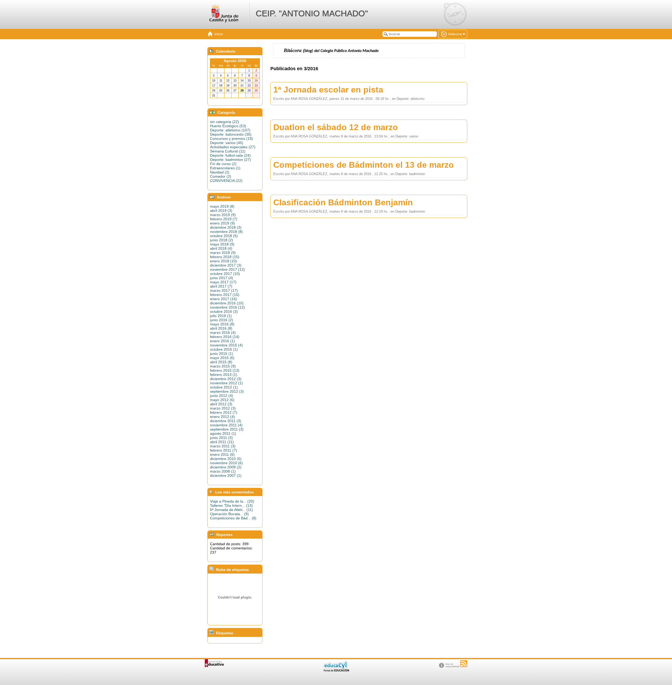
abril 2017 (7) (221, 286)
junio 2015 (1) (221, 353)
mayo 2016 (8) (222, 324)
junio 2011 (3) (221, 438)
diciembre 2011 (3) (225, 421)
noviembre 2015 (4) (226, 345)
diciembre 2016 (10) (227, 303)
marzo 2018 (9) (223, 253)
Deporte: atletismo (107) (230, 130)
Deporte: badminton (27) (230, 159)
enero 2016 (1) (222, 341)
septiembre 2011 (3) (227, 429)
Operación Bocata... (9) (229, 514)
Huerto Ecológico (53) (228, 126)
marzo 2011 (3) (222, 446)
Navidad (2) (219, 172)
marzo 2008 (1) (223, 471)
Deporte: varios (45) (226, 143)
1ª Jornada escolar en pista (328, 89)
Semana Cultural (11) (227, 151)
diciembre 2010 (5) (226, 459)
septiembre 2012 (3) (227, 391)
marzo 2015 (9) (223, 366)
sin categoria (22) (224, 122)
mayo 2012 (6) (222, 400)
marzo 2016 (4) (223, 332)
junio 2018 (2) (221, 240)
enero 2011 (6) (222, 454)
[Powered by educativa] (214, 663)
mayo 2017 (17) (223, 282)
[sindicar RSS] (463, 663)
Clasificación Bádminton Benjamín (343, 202)
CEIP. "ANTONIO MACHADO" (312, 13)
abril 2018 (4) (221, 248)
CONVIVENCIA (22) (226, 180)
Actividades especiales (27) (232, 147)
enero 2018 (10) (223, 261)
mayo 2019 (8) (222, 206)
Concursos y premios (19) (231, 138)
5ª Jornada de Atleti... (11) (231, 510)
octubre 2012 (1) (224, 387)
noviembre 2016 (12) (227, 307)
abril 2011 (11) (222, 442)
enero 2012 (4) (222, 417)
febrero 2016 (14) (224, 337)
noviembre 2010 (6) (226, 463)
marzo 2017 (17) (224, 290)
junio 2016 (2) (221, 320)
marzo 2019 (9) (223, 215)
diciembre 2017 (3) (226, 265)
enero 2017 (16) (223, 299)
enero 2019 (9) (222, 223)
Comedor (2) (220, 176)
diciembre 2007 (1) (226, 475)
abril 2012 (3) (221, 404)
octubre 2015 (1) (224, 349)
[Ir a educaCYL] (336, 670)
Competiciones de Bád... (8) (233, 518)
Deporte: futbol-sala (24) (230, 155)
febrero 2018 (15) (224, 257)
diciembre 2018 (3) (226, 227)
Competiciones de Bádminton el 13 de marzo (363, 165)
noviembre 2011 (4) (226, 425)
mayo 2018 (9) (222, 244)
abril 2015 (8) (221, 362)
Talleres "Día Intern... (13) (231, 505)
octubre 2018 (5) (224, 236)
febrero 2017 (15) (224, 295)
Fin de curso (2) (223, 164)
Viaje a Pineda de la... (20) (232, 501)
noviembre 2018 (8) (226, 231)
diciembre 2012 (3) (226, 379)
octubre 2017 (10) (225, 274)
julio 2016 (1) (221, 316)
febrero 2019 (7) (223, 219)
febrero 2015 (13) (224, 370)
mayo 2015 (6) (222, 358)
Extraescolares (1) (225, 168)
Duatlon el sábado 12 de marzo (335, 127)
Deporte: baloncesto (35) (230, 134)
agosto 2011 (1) (223, 433)
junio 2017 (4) (221, 278)
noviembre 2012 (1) (226, 383)
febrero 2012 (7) (223, 412)
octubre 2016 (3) (224, 311)
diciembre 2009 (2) (226, 467)
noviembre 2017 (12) (227, 269)
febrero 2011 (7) (223, 450)
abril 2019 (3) (221, 210)
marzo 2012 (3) (223, 408)
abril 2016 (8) (221, 328)
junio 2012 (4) (221, 395)
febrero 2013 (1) (223, 374)
